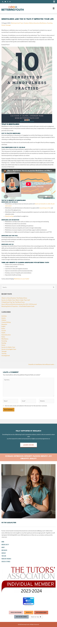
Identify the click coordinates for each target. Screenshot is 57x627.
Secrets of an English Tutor (8, 349)
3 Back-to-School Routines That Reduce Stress (14, 298)
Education (36, 23)
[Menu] (54, 1)
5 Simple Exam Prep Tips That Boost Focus (13, 302)
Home (2, 542)
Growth (3, 330)
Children (31, 23)
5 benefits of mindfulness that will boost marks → (41, 364)
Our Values (4, 550)
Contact (3, 553)
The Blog (3, 556)
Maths (3, 337)
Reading (3, 343)
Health (3, 332)
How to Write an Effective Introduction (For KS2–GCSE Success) (19, 304)
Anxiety (26, 23)
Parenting (49, 23)
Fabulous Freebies (6, 559)
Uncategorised (5, 355)
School (3, 25)
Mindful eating (9, 216)
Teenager (8, 25)
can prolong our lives (45, 208)
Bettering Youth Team (17, 23)
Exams (3, 328)
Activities (4, 316)
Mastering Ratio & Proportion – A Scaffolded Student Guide (17, 306)
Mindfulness (43, 23)
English (3, 326)
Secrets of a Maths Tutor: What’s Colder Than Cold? (15, 300)
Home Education (6, 334)
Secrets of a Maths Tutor (8, 347)
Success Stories (5, 562)
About (3, 547)
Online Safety (5, 545)
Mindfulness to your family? (21, 278)
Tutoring (3, 353)
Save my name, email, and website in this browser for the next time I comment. (26, 405)
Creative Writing (6, 322)
